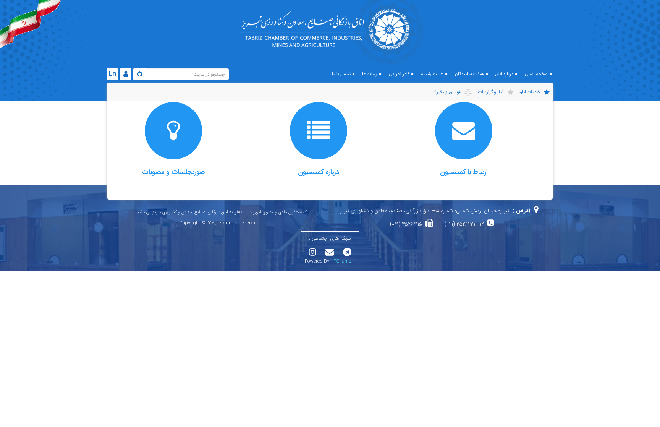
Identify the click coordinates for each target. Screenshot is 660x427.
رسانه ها (369, 74)
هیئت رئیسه (432, 74)
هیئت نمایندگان (469, 74)
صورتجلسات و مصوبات (173, 172)
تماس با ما (341, 74)
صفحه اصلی (536, 74)
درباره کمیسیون (318, 172)
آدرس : (522, 211)
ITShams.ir (344, 261)
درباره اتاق (504, 74)
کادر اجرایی (399, 74)
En (112, 74)
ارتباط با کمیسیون (464, 172)
